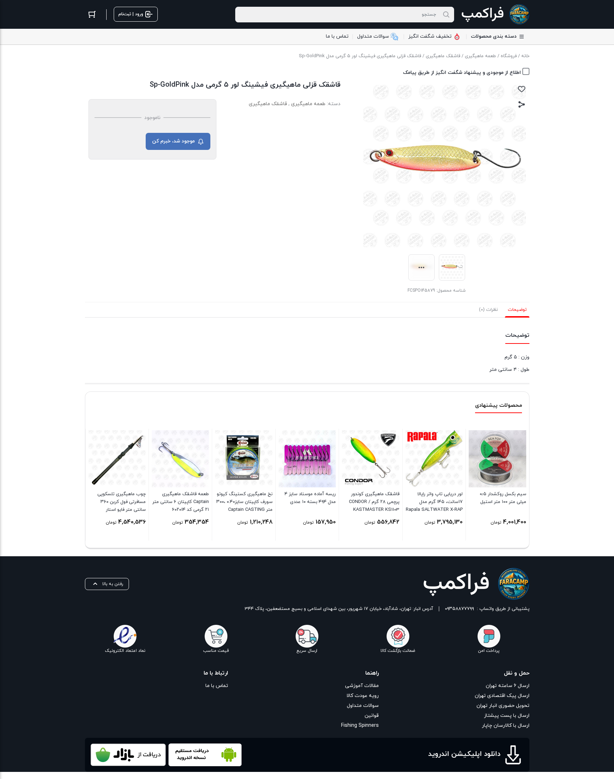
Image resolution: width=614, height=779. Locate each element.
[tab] (517, 309)
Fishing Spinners (360, 725)
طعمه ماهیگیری (480, 56)
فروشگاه (509, 56)
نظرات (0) (488, 310)
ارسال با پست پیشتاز (506, 715)
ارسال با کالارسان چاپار (505, 725)
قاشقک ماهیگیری (443, 56)
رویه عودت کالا (362, 695)
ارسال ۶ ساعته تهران (507, 685)
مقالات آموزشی (362, 685)
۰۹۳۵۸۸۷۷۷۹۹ (459, 609)
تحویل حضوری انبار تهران (502, 705)
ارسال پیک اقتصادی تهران (502, 695)
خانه (525, 56)
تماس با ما (216, 685)
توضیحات (517, 310)
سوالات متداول (363, 705)
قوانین (372, 715)
